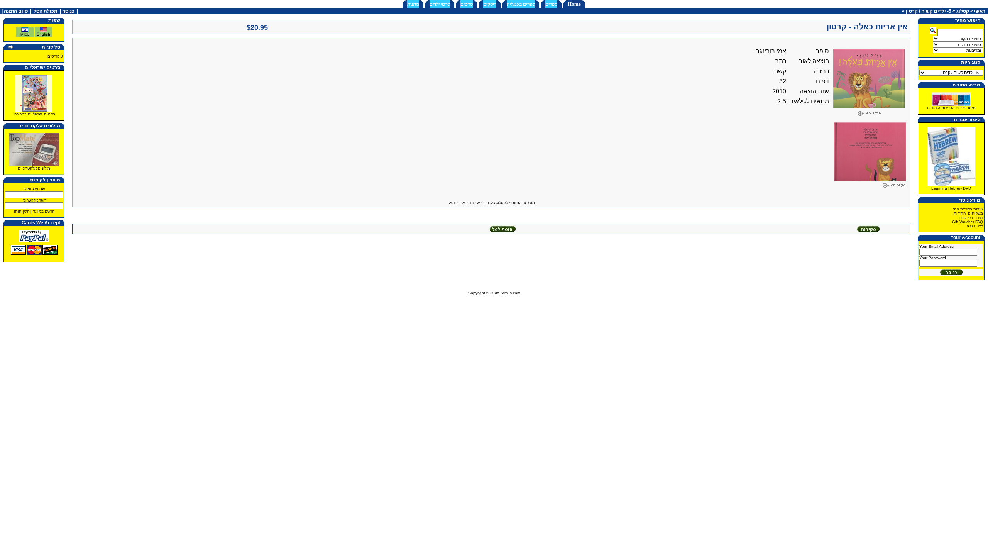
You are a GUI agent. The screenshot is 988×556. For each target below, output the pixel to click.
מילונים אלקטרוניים (34, 168)
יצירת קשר (974, 226)
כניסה (68, 11)
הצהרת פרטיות (971, 217)
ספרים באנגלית (521, 4)
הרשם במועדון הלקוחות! (34, 211)
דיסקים (489, 4)
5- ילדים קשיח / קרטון (928, 11)
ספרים (551, 4)
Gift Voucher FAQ (967, 222)
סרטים (466, 4)
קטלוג (962, 11)
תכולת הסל (46, 11)
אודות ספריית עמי (968, 209)
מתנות (413, 4)
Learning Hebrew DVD (951, 188)
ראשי (979, 11)
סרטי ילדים (440, 4)
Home (574, 4)
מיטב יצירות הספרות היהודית (951, 108)
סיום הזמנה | (14, 11)
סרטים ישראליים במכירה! (34, 114)
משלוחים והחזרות (968, 213)
